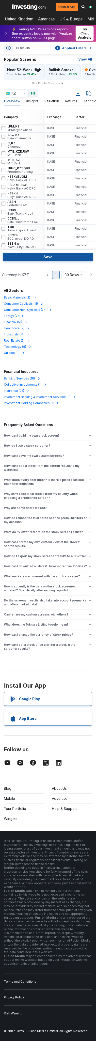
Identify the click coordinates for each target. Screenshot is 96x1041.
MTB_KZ (14, 161)
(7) (11, 316)
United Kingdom (19, 19)
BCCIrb (23, 237)
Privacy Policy (14, 997)
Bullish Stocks (61, 70)
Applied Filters (72, 48)
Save (48, 257)
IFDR (23, 228)
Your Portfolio (15, 808)
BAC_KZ (19, 136)
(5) (14, 340)
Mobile (9, 798)
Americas (46, 19)
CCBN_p (22, 220)
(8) (15, 346)
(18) (19, 378)
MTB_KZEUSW (18, 153)
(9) (37, 397)
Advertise (59, 798)
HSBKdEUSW (21, 186)
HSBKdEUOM (21, 178)
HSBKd (21, 195)
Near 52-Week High (24, 70)
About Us (59, 788)
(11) (21, 303)
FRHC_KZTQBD (20, 170)
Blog (7, 788)
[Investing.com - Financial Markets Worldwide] (29, 7)
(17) (14, 334)
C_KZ (14, 145)
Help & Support (64, 808)
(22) (14, 391)
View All (85, 59)
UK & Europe (71, 19)
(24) (25, 310)
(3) (11, 353)
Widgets (10, 819)
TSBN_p (23, 245)
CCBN (20, 211)
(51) (13, 322)
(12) (18, 297)
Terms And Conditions (20, 981)
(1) (22, 384)
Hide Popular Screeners (46, 83)
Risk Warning (13, 1013)
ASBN (17, 203)
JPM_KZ (19, 128)
